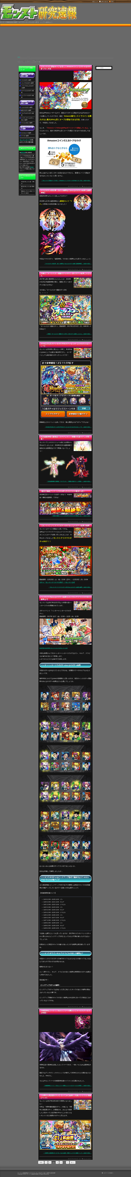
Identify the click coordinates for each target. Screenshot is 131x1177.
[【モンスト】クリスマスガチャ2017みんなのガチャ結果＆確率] (81, 538)
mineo (32, 167)
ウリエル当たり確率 (26, 123)
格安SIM (23, 152)
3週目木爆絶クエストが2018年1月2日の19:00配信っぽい (63, 491)
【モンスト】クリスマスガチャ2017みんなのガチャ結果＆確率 (65, 526)
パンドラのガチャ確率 (27, 83)
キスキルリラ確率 (26, 133)
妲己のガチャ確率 (26, 110)
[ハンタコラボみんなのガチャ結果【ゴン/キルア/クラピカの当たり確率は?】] (81, 610)
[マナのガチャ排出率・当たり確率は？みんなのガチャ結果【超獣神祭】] (81, 211)
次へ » (72, 1162)
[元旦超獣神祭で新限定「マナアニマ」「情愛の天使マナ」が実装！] (81, 451)
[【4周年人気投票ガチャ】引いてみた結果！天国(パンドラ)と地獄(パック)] (81, 1110)
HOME (19, 57)
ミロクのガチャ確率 (26, 107)
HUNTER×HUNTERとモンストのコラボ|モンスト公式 (54, 648)
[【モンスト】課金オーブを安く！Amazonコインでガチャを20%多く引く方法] (81, 80)
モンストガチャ (87, 186)
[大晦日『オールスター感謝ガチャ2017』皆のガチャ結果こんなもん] (81, 288)
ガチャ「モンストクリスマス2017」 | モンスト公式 (57, 582)
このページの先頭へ (108, 1173)
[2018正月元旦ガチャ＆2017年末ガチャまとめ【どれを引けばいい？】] (81, 358)
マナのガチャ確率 (26, 80)
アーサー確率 (25, 136)
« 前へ (41, 1162)
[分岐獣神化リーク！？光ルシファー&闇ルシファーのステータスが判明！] (81, 1030)
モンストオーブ (25, 140)
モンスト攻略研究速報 (32, 1174)
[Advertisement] (65, 41)
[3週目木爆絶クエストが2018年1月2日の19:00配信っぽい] (81, 498)
